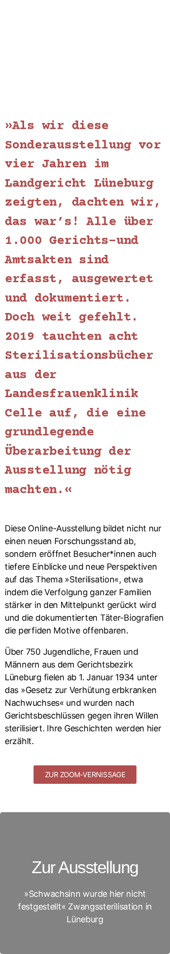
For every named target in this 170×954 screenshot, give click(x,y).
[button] (85, 774)
